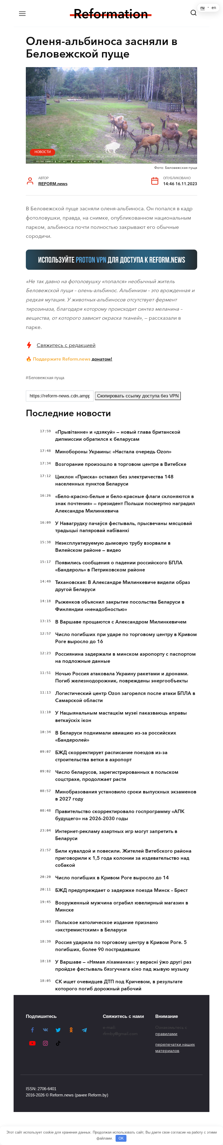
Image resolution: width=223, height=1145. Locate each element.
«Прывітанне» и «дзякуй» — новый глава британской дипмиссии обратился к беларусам (117, 435)
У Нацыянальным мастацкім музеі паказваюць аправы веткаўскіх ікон (121, 716)
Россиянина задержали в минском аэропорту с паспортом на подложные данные (125, 657)
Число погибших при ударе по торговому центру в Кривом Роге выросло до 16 (126, 638)
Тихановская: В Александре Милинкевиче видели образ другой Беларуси (122, 586)
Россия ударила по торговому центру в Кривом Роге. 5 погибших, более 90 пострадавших (121, 946)
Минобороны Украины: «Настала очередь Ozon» (113, 451)
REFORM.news (52, 183)
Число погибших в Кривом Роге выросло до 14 (112, 877)
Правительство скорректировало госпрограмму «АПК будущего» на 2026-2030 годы (119, 815)
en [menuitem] (214, 8)
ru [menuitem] (202, 8)
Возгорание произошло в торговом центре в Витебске (120, 464)
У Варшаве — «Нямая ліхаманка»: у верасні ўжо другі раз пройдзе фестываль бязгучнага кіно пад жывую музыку (123, 965)
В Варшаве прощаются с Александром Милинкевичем (121, 622)
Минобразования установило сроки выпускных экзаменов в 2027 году (125, 795)
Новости (43, 152)
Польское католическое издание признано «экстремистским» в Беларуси (106, 926)
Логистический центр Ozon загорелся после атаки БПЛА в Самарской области (125, 697)
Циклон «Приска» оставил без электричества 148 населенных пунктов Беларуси (114, 480)
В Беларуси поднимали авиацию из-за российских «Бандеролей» (115, 736)
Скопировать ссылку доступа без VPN (138, 395)
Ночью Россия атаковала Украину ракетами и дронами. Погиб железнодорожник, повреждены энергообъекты (121, 677)
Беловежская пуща (46, 377)
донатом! (102, 359)
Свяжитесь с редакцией (66, 345)
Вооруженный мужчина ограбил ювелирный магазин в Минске (121, 906)
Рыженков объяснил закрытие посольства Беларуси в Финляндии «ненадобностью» (119, 605)
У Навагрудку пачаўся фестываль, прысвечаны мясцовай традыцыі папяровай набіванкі (123, 527)
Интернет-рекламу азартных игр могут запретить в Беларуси (116, 835)
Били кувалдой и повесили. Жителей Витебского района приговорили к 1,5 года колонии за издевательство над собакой (123, 858)
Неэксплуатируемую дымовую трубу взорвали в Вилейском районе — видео (113, 546)
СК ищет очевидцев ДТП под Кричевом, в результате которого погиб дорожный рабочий (118, 985)
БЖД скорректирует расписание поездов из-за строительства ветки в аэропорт (111, 756)
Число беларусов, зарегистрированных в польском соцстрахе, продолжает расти (116, 775)
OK (121, 1138)
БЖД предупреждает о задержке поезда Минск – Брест (121, 890)
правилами (166, 1033)
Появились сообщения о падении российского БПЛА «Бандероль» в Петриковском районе (118, 566)
